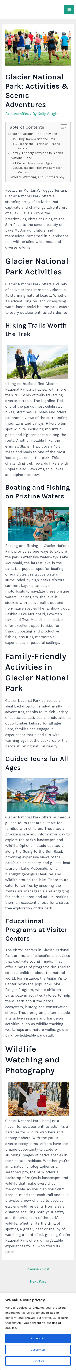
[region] (38, 1331)
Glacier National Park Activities (33, 134)
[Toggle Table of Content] (61, 127)
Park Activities (17, 114)
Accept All (38, 1338)
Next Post (38, 1281)
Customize (38, 1349)
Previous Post (38, 1269)
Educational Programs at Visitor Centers (40, 170)
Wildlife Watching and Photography (37, 177)
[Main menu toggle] (69, 9)
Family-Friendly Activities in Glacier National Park (37, 155)
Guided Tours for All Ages (34, 163)
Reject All (38, 1361)
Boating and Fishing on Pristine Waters (39, 146)
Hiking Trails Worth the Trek (35, 139)
